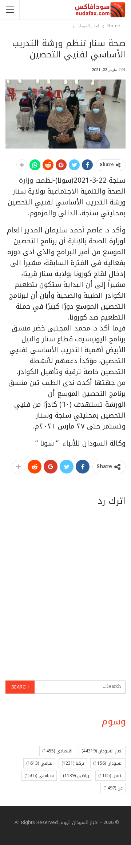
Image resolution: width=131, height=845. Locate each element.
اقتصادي (57, 751)
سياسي (39, 776)
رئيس (110, 776)
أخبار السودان (102, 751)
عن (113, 788)
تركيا (72, 763)
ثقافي (39, 763)
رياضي (76, 776)
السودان (108, 763)
